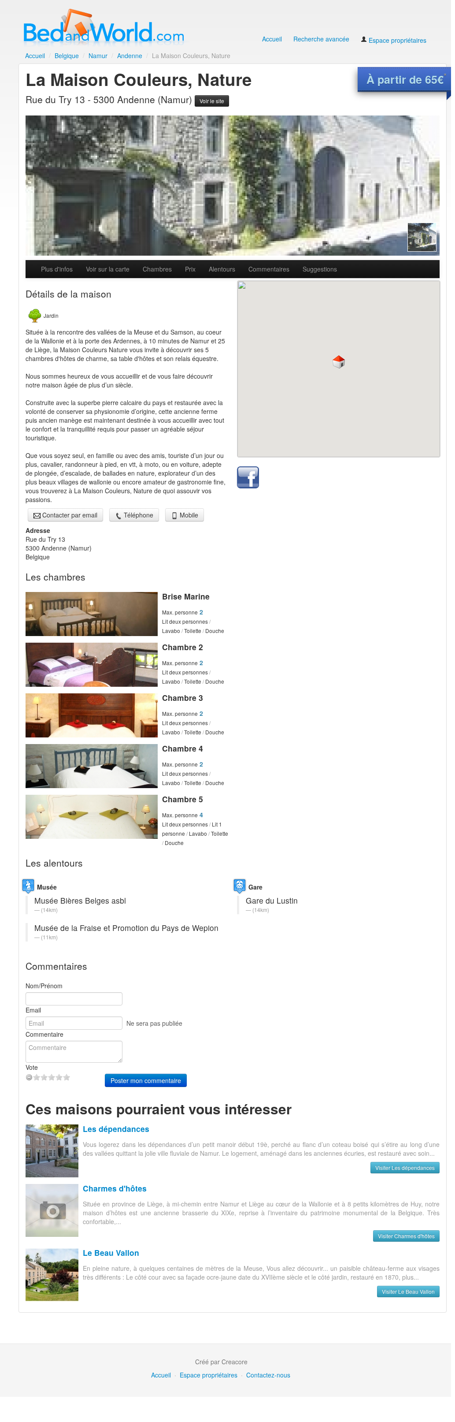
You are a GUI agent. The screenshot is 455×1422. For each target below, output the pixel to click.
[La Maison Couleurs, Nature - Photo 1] (233, 185)
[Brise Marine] (92, 614)
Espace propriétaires (396, 40)
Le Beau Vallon (111, 1252)
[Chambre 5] (92, 817)
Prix (190, 268)
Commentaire (44, 1034)
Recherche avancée (321, 38)
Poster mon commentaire (146, 1080)
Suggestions (320, 268)
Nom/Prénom (44, 985)
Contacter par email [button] (69, 514)
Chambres (157, 268)
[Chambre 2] (92, 665)
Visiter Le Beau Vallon (408, 1291)
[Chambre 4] (92, 766)
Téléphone (137, 514)
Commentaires (268, 268)
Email (33, 1009)
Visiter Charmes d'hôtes (406, 1236)
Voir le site (212, 100)
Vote (32, 1067)
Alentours (222, 268)
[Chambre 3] (92, 715)
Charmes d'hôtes (115, 1188)
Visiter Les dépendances (405, 1167)
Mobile (188, 514)
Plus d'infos (57, 268)
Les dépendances (116, 1128)
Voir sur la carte (107, 268)
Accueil (272, 38)
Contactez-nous (268, 1374)
